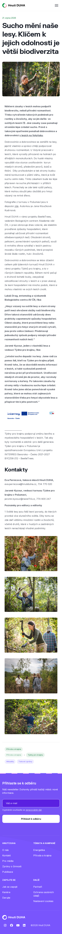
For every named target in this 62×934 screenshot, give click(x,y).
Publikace (7, 871)
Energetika (39, 850)
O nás (5, 850)
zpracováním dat (34, 810)
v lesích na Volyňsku (31, 135)
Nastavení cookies (43, 901)
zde (16, 206)
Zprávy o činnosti (11, 866)
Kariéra (6, 892)
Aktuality (10, 761)
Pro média (7, 860)
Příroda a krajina (13, 749)
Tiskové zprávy (25, 761)
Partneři (37, 886)
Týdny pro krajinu (35, 755)
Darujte (6, 897)
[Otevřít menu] (56, 5)
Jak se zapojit (9, 886)
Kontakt (6, 855)
